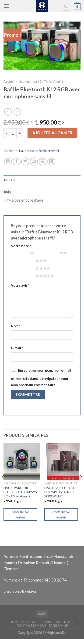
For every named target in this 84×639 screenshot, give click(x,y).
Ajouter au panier (52, 133)
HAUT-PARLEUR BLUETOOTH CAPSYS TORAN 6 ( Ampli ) (20, 492)
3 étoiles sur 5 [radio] (23, 260)
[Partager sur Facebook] (17, 161)
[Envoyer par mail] (34, 161)
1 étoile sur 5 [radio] (19, 253)
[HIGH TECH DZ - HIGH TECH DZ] (42, 6)
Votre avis (20, 285)
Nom (15, 326)
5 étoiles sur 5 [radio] (23, 276)
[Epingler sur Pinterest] (43, 161)
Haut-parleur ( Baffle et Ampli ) (41, 81)
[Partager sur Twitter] (25, 161)
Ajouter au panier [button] (20, 514)
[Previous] (3, 486)
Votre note (21, 246)
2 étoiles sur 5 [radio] (47, 253)
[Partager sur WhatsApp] (8, 161)
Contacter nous (31, 625)
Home (14, 622)
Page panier (58, 625)
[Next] (80, 486)
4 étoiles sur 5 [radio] (23, 268)
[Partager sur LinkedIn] (51, 161)
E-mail (17, 348)
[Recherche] (66, 7)
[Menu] (6, 6)
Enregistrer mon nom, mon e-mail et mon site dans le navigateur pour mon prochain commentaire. (41, 377)
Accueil (9, 81)
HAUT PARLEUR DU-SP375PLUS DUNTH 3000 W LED (59, 492)
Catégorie (31, 622)
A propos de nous (58, 622)
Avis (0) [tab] (9, 180)
